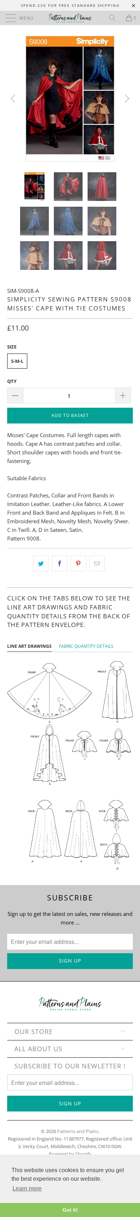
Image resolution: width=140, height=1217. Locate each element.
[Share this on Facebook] (59, 563)
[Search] (114, 18)
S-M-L (17, 361)
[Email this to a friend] (97, 563)
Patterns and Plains (77, 1131)
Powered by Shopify (70, 1154)
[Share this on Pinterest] (78, 563)
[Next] (126, 99)
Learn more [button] (27, 1188)
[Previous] (14, 99)
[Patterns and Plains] (70, 18)
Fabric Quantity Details (86, 646)
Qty (12, 381)
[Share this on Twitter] (40, 563)
